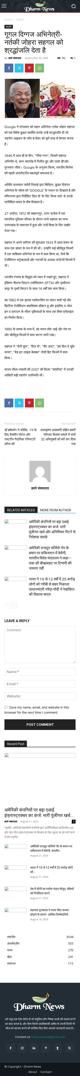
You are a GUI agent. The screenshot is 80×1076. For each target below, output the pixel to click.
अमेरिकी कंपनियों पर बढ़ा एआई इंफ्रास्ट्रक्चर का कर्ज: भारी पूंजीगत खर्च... (39, 812)
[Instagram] (22, 1048)
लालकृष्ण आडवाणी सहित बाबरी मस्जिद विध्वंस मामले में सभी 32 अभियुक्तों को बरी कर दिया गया (58, 437)
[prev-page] (7, 605)
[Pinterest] (29, 68)
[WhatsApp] (39, 68)
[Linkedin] (34, 1048)
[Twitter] (19, 68)
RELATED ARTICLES (21, 510)
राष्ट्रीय (20, 19)
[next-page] (14, 605)
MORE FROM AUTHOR (55, 510)
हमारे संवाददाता (14, 58)
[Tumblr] (57, 1048)
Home (8, 19)
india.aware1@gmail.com (48, 1037)
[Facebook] (8, 68)
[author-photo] (40, 482)
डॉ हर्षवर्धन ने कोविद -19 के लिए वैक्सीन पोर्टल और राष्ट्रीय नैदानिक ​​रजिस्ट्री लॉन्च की (20, 437)
